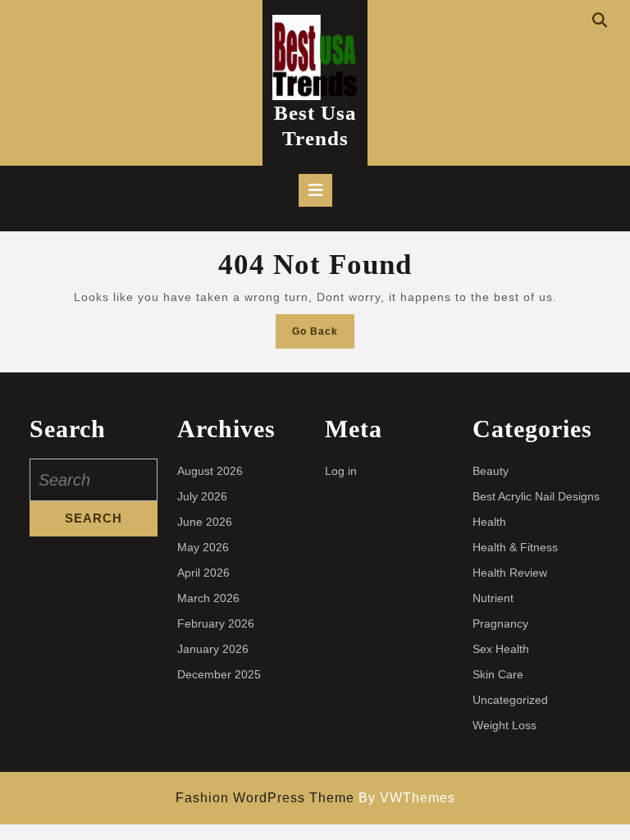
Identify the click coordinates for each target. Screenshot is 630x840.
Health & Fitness (515, 547)
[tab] (315, 190)
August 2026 (210, 470)
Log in (341, 470)
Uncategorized (510, 699)
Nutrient (493, 598)
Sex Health (500, 648)
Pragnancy (500, 623)
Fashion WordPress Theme (265, 798)
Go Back (323, 336)
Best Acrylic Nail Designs (536, 496)
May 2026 (203, 547)
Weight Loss (504, 725)
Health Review (509, 572)
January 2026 (213, 648)
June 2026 (204, 521)
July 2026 (202, 496)
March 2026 (208, 598)
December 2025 (219, 674)
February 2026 (215, 623)
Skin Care (497, 674)
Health (489, 521)
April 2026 (203, 572)
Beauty (490, 470)
